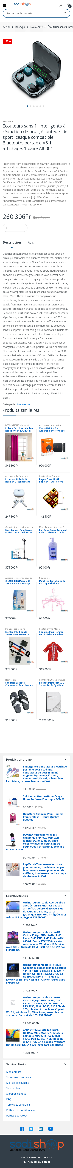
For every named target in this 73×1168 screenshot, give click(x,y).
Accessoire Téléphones (16, 476)
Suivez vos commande (19, 1077)
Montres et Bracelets (15, 628)
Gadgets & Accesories (15, 527)
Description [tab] (12, 242)
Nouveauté (36, 27)
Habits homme (46, 628)
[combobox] (31, 13)
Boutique (20, 27)
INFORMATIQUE (46, 679)
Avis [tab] (31, 242)
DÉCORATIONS (12, 425)
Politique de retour (16, 1115)
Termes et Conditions (18, 1104)
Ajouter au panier (39, 1161)
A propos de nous (16, 1093)
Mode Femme (52, 476)
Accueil (6, 27)
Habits (42, 476)
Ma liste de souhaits (17, 1082)
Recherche (65, 13)
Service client (13, 1088)
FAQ (8, 1099)
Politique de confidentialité (21, 1110)
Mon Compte (13, 1071)
